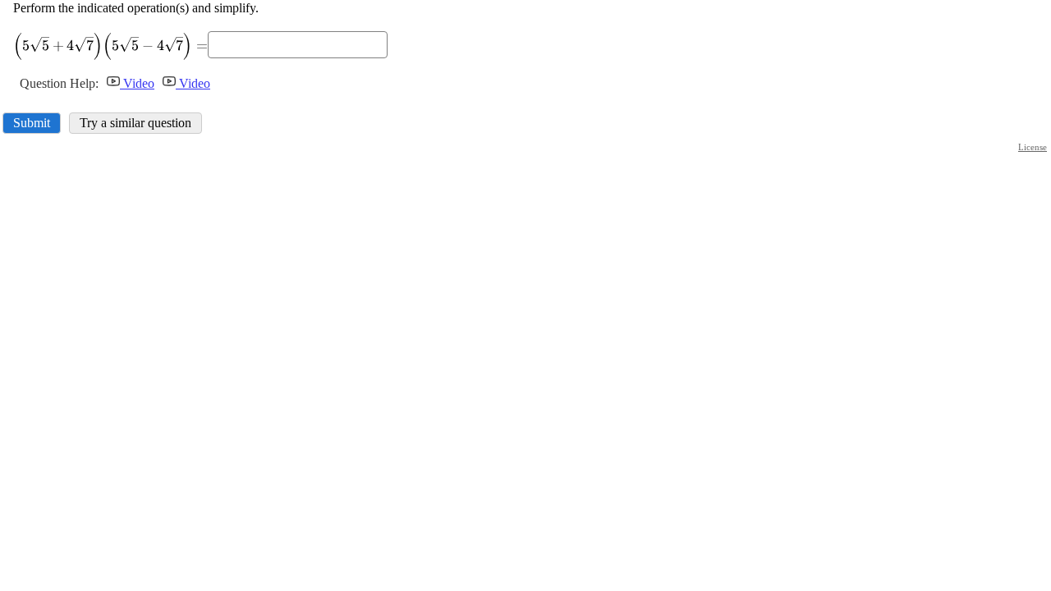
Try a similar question (135, 123)
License (1032, 147)
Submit (31, 123)
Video (137, 83)
